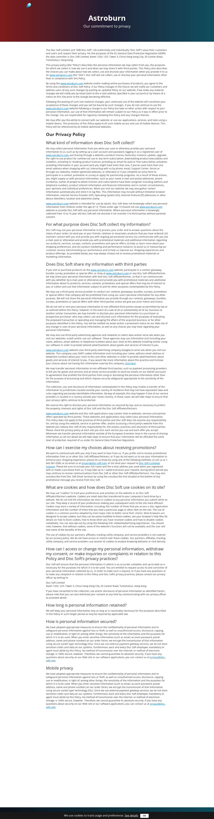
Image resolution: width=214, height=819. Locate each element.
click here (130, 363)
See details (131, 815)
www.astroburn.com (60, 75)
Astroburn (28, 2)
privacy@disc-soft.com (94, 463)
